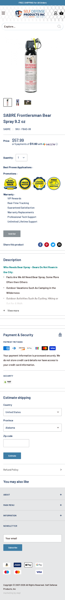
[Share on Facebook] (40, 244)
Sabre (6, 129)
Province (8, 420)
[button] (37, 144)
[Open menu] (3, 13)
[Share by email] (59, 244)
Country (7, 404)
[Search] (59, 26)
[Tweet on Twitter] (53, 244)
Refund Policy (10, 469)
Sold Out (12, 234)
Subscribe (12, 547)
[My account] (55, 13)
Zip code (7, 435)
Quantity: (8, 157)
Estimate (12, 456)
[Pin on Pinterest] (46, 244)
